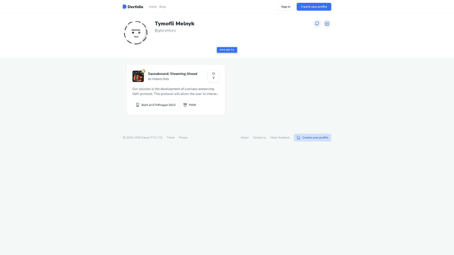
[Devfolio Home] (133, 7)
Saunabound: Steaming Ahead (172, 73)
